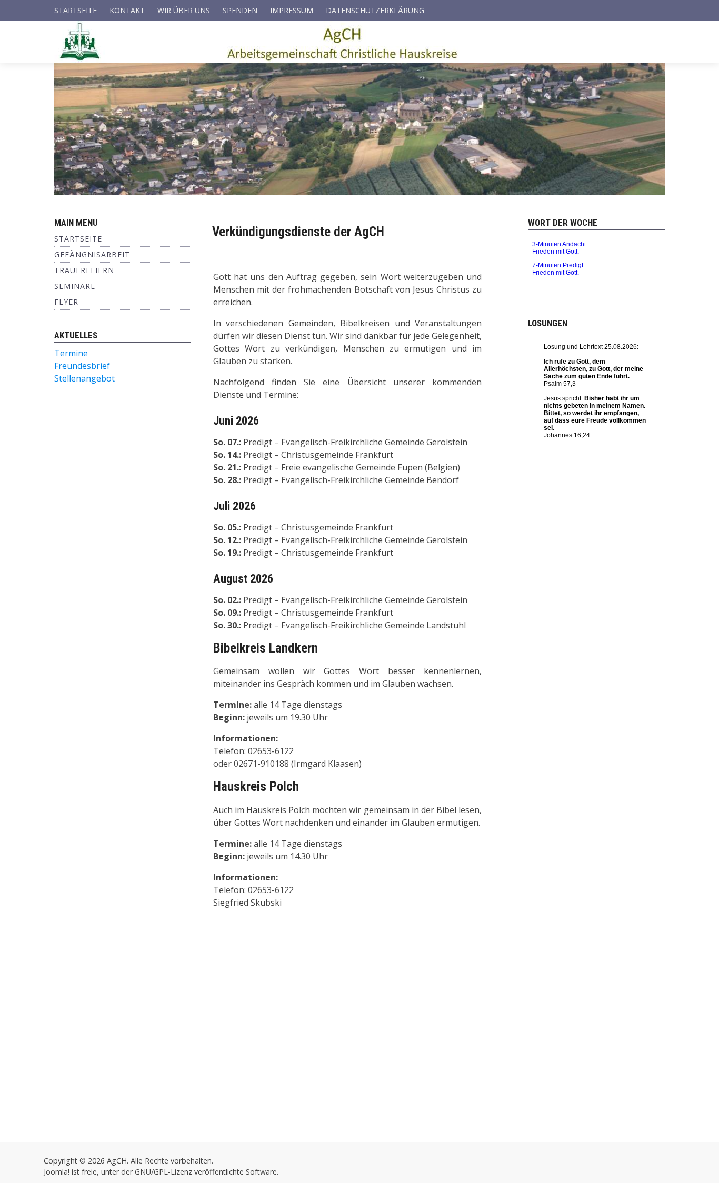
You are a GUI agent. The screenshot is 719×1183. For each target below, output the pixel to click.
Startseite (75, 10)
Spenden (240, 10)
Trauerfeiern (84, 270)
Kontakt (127, 10)
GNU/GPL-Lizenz (163, 1172)
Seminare (74, 286)
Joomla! (56, 1172)
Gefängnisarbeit (92, 254)
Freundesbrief (82, 366)
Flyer (66, 302)
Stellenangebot (84, 378)
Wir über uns (183, 10)
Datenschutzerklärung (375, 10)
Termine (71, 353)
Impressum (291, 10)
